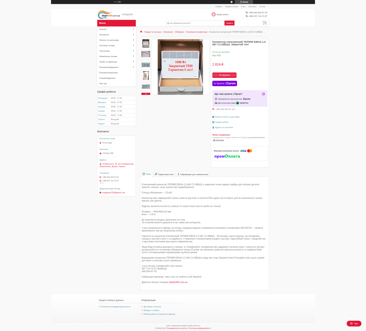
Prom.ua (196, 326)
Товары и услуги (231, 7)
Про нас (103, 83)
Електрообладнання (108, 67)
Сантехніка (104, 51)
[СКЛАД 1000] (108, 14)
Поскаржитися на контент (177, 328)
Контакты (252, 7)
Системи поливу (107, 45)
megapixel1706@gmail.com (113, 193)
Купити (226, 75)
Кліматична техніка (108, 56)
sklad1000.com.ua (178, 282)
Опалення (168, 32)
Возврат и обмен (151, 310)
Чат (356, 323)
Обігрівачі (179, 32)
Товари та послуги (152, 32)
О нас (243, 7)
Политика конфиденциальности (116, 306)
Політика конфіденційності (200, 328)
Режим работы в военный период (159, 314)
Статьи (262, 7)
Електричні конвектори (196, 32)
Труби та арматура (108, 62)
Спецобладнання (107, 78)
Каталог (103, 29)
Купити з (221, 83)
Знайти (229, 23)
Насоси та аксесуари (109, 40)
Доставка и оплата (152, 306)
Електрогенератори (108, 72)
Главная (218, 7)
